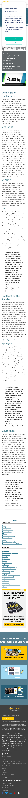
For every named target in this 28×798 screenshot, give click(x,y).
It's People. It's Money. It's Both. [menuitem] (11, 761)
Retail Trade (5, 583)
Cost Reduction (6, 528)
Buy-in (4, 526)
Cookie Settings (7, 718)
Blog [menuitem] (3, 770)
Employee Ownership (8, 536)
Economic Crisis (6, 532)
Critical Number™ (7, 530)
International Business (9, 569)
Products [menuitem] (4, 772)
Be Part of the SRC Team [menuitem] (9, 775)
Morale (4, 540)
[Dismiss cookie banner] (22, 6)
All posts (14, 520)
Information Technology (9, 567)
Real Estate (5, 581)
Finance (4, 561)
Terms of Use (6, 715)
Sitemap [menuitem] (4, 777)
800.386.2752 (6, 787)
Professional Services (8, 579)
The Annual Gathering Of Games (12, 544)
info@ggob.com (6, 790)
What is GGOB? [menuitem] (6, 759)
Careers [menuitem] (4, 768)
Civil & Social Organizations (10, 553)
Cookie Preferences (14, 35)
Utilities (4, 587)
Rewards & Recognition (9, 542)
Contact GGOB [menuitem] (6, 757)
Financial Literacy (7, 538)
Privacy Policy (15, 715)
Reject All (14, 42)
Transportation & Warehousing (11, 585)
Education (5, 557)
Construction (6, 555)
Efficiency (5, 534)
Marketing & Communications (11, 575)
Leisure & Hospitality (8, 571)
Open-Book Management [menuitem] (9, 766)
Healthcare (5, 565)
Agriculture (5, 551)
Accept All (14, 38)
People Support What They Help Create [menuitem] (14, 763)
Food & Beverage (7, 563)
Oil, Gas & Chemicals (8, 577)
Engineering (6, 559)
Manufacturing (6, 573)
